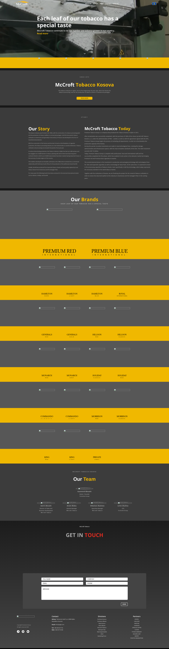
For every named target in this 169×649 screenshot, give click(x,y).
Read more (42, 33)
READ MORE (84, 98)
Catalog (115, 3)
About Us (88, 3)
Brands (95, 3)
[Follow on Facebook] (18, 631)
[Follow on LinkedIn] (28, 631)
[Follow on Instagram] (23, 631)
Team (101, 3)
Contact (108, 3)
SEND (124, 604)
